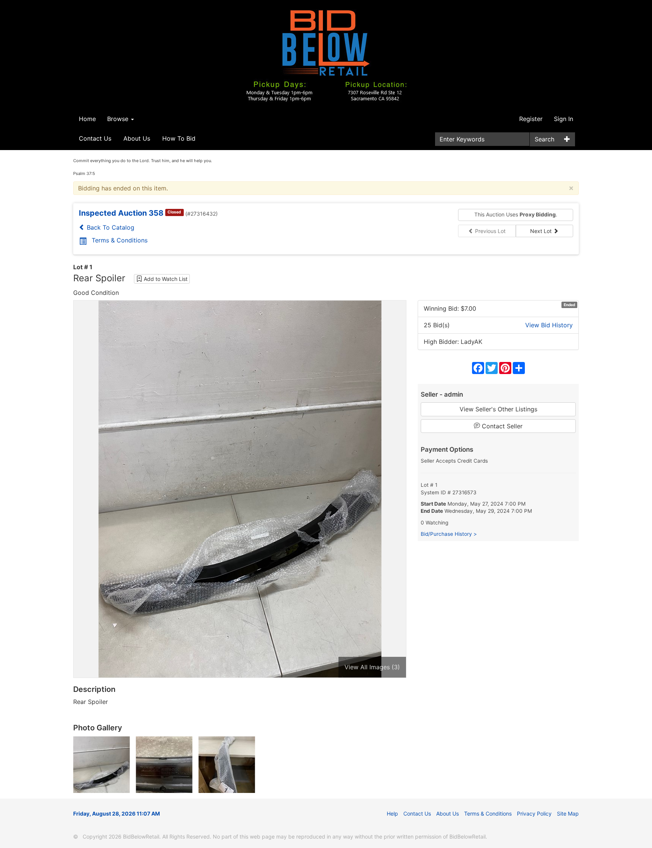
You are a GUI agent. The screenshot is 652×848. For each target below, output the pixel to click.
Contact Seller (501, 426)
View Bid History (549, 325)
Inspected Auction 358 (121, 213)
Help (392, 813)
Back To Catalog (109, 227)
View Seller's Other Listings (498, 409)
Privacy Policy (534, 813)
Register (531, 119)
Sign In (563, 119)
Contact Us (95, 138)
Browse (118, 119)
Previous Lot (490, 231)
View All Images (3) (372, 667)
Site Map (568, 813)
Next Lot (541, 231)
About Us (136, 138)
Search (544, 139)
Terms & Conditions (120, 240)
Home (87, 119)
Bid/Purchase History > (449, 534)
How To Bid (178, 138)
